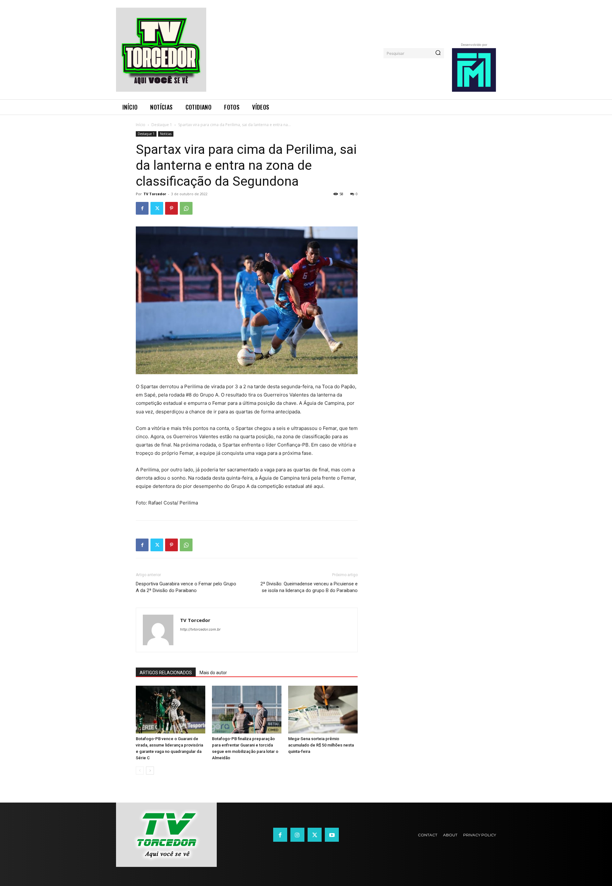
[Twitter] (156, 208)
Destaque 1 (161, 124)
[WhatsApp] (186, 208)
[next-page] (150, 771)
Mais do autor (213, 672)
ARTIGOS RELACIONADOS (166, 672)
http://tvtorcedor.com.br (200, 629)
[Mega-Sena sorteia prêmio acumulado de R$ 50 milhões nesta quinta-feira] (323, 709)
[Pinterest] (171, 208)
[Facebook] (142, 208)
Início (140, 124)
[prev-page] (140, 771)
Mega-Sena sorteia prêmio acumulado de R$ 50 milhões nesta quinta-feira (321, 745)
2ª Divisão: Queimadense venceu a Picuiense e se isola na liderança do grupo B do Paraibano (309, 587)
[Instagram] (297, 835)
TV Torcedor (154, 193)
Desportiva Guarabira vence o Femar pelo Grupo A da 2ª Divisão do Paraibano (186, 587)
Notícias (165, 134)
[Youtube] (332, 835)
